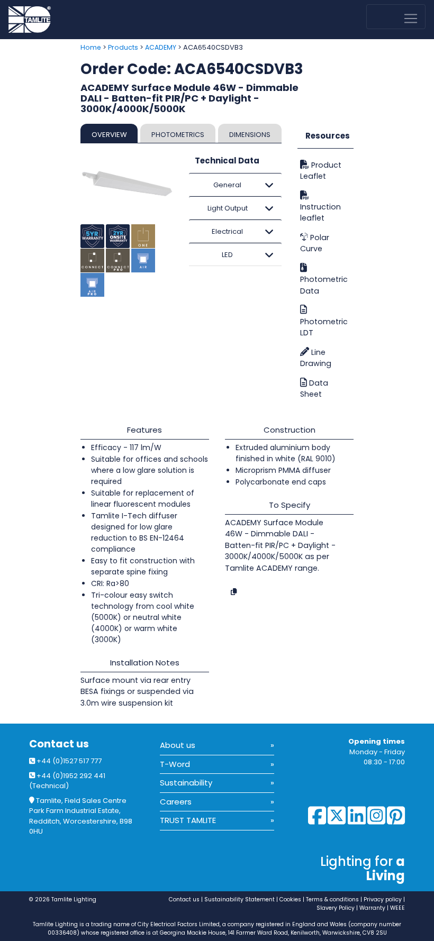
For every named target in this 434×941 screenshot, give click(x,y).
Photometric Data (324, 285)
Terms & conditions (332, 899)
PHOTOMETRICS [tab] (177, 135)
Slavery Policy (336, 908)
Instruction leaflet (320, 212)
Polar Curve (314, 243)
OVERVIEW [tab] (109, 135)
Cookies (290, 899)
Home (90, 47)
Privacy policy (383, 899)
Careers (176, 801)
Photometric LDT (324, 327)
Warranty (372, 908)
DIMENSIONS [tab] (249, 135)
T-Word (175, 764)
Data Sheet (314, 388)
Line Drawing (315, 358)
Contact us (59, 744)
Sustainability (186, 782)
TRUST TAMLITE (188, 820)
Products (123, 47)
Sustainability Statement (239, 899)
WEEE (397, 908)
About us (177, 745)
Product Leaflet (320, 170)
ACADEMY (160, 47)
